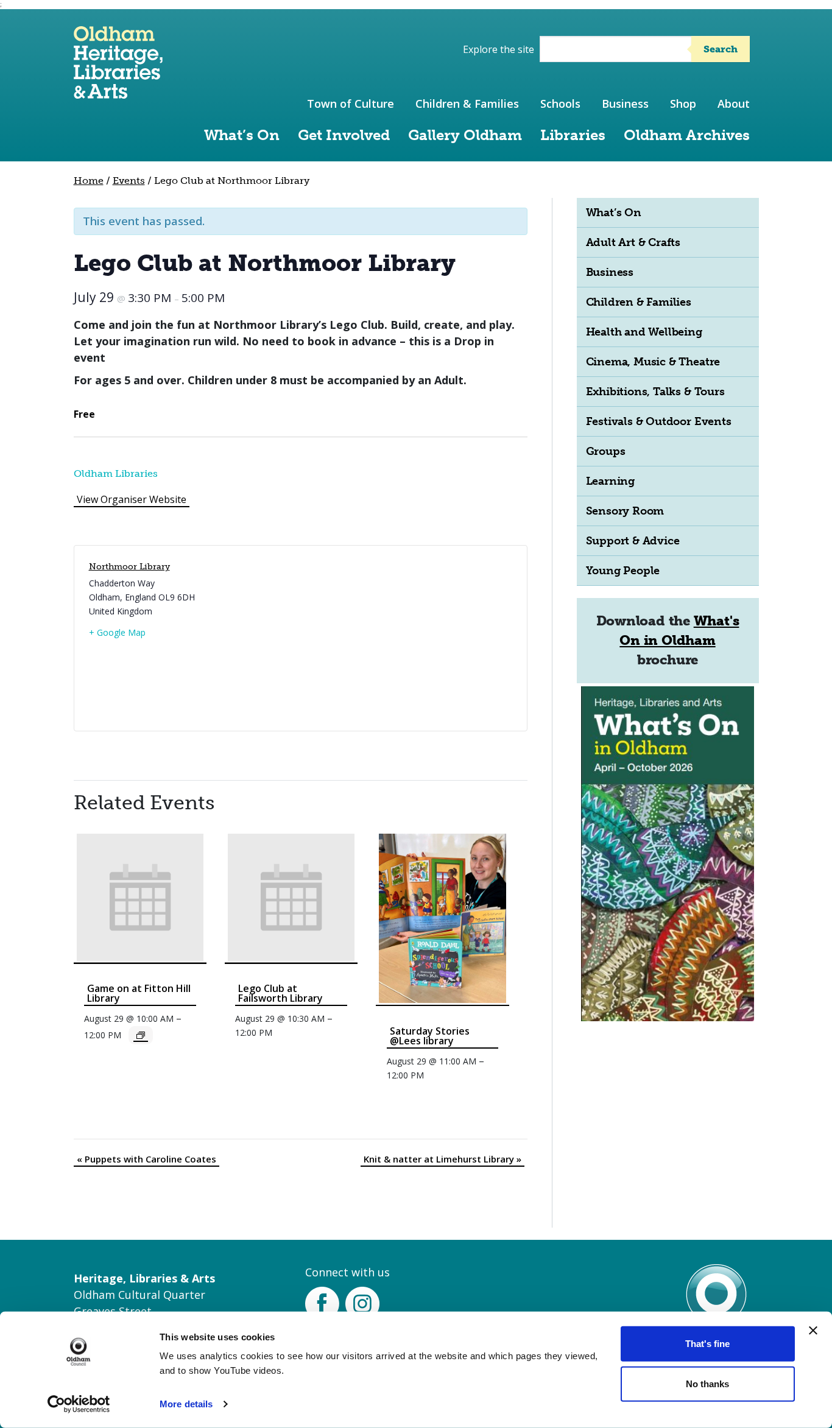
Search (720, 49)
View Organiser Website (131, 499)
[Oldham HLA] (118, 92)
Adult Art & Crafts (633, 242)
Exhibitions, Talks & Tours (655, 391)
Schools (560, 103)
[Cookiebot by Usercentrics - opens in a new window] (79, 1404)
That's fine (707, 1343)
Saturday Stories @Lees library (430, 1035)
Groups (606, 451)
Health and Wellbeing (644, 332)
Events (129, 180)
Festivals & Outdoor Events (659, 421)
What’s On (242, 135)
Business (625, 103)
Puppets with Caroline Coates (146, 1159)
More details (186, 1404)
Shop (683, 103)
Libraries (572, 135)
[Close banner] (813, 1330)
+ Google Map (117, 632)
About (733, 103)
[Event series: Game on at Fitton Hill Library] (140, 1035)
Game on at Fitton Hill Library (139, 993)
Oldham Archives (687, 135)
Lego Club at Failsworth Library (280, 993)
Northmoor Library (129, 566)
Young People (623, 570)
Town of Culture (350, 103)
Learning (610, 481)
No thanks (707, 1383)
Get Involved (344, 135)
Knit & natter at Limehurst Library (442, 1159)
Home (89, 180)
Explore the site (498, 49)
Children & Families (467, 103)
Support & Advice (633, 540)
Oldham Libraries (116, 473)
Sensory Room (625, 511)
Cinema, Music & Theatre (653, 361)
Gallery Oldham (465, 135)
